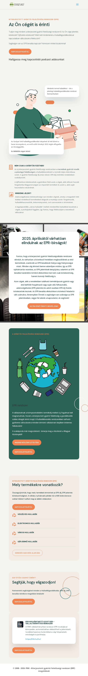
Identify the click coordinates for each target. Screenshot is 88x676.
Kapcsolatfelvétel (20, 52)
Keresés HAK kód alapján (27, 553)
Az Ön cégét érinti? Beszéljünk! (44, 306)
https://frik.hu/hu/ (33, 639)
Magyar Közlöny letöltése (27, 443)
